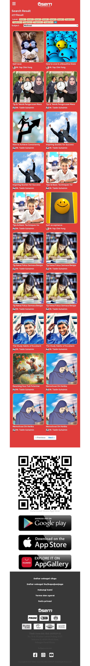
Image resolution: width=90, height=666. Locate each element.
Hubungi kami (45, 590)
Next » (51, 437)
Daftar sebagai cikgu (45, 578)
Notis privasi (45, 601)
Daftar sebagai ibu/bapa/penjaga (45, 584)
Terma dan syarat (45, 595)
